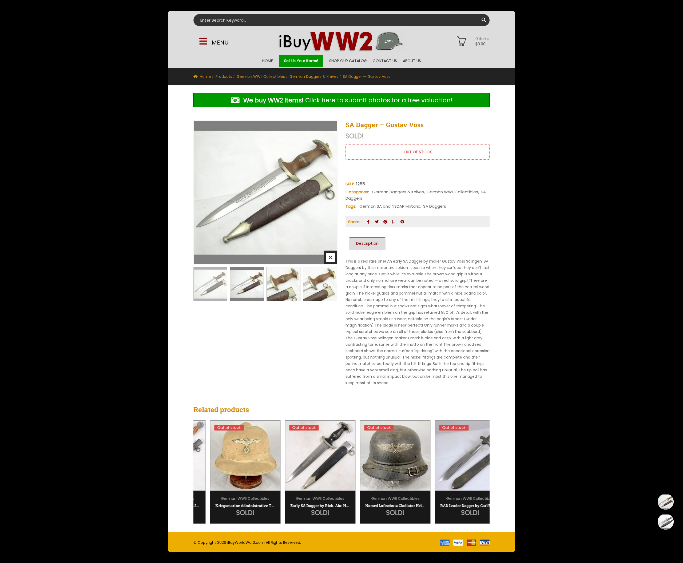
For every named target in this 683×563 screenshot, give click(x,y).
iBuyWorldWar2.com (246, 542)
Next (326, 285)
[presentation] (197, 477)
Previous (204, 285)
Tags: (351, 206)
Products (224, 76)
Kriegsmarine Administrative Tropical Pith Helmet (229, 505)
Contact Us (385, 60)
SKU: (350, 184)
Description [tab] (367, 243)
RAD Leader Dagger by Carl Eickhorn (454, 505)
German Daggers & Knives (313, 76)
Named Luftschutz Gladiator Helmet (379, 505)
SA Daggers (434, 206)
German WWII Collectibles (261, 76)
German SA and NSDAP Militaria (389, 206)
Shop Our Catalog (348, 60)
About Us (412, 60)
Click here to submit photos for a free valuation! (347, 100)
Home (267, 60)
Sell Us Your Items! (301, 60)
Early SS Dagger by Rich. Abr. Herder (304, 505)
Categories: (357, 192)
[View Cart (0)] (461, 42)
